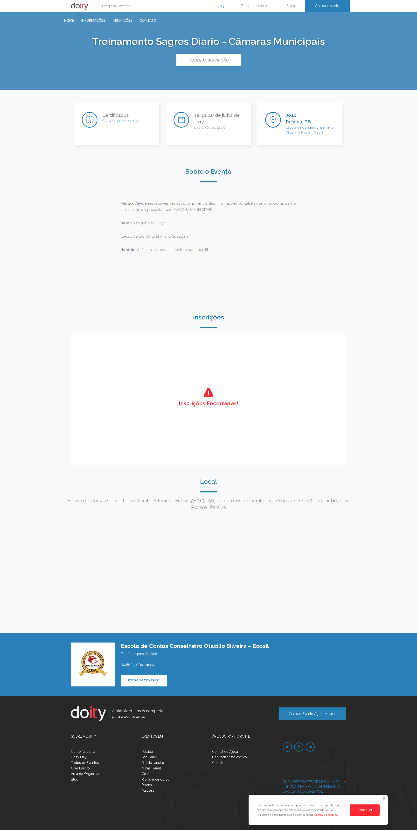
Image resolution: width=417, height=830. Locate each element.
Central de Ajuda (225, 752)
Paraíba (147, 752)
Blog (74, 779)
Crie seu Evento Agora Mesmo (312, 714)
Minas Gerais (151, 768)
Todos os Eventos (85, 763)
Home (69, 20)
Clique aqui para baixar (120, 121)
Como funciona (83, 752)
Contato (148, 20)
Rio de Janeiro (153, 763)
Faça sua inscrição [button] (208, 60)
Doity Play (79, 757)
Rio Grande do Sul (156, 779)
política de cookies (326, 814)
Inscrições (122, 20)
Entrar (290, 6)
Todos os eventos (255, 6)
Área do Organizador (87, 774)
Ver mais (146, 664)
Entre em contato (144, 680)
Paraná (147, 785)
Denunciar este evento (229, 757)
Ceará (146, 774)
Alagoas (148, 790)
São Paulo (149, 757)
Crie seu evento (327, 6)
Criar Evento (80, 768)
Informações (93, 20)
